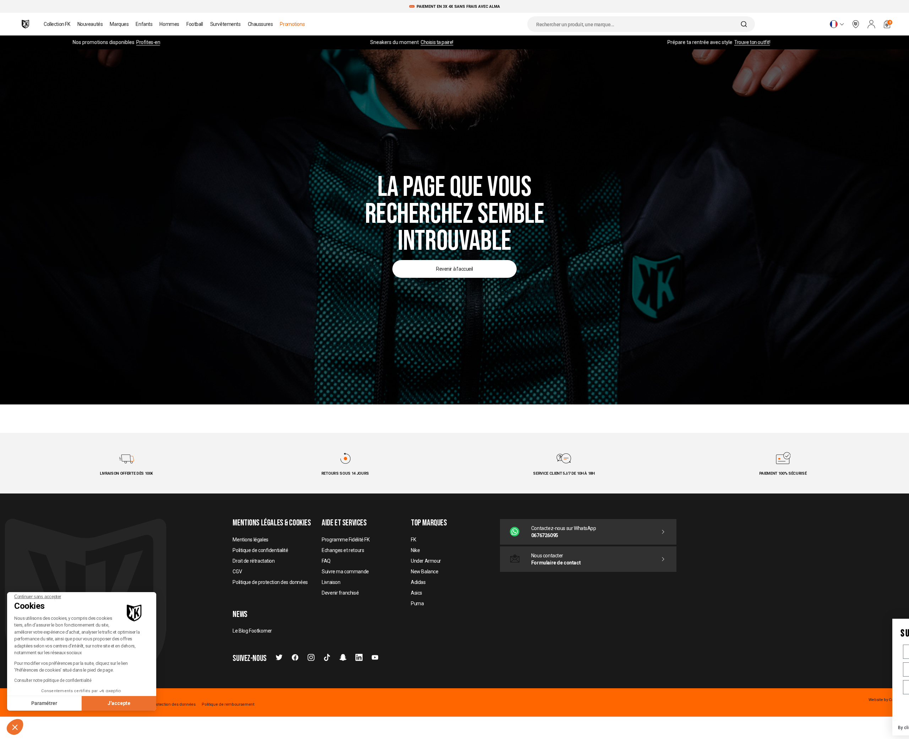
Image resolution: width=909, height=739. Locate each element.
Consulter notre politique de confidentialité (53, 680)
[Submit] (744, 24)
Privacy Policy (858, 727)
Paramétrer (44, 703)
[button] (14, 726)
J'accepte (119, 703)
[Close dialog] (897, 623)
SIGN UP (831, 709)
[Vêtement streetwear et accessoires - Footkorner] (25, 24)
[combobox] (641, 24)
